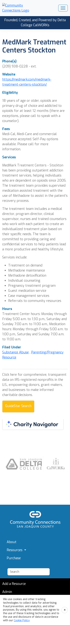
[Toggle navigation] (63, 8)
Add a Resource (14, 584)
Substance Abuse (15, 352)
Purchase (14, 558)
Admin (7, 592)
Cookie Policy (21, 620)
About (11, 542)
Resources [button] (15, 550)
